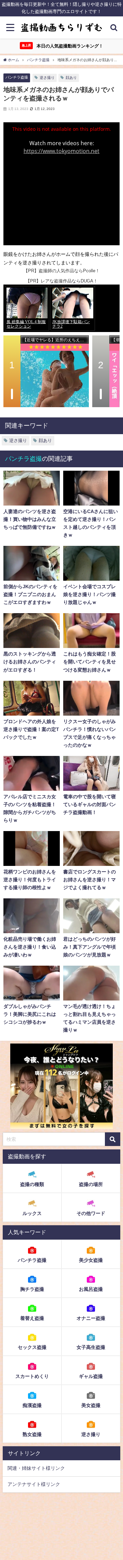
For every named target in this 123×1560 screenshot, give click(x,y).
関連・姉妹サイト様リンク (36, 1468)
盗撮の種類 (32, 1184)
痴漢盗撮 (32, 1405)
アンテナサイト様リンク (34, 1484)
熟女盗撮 (32, 1434)
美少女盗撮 (91, 1260)
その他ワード (91, 1213)
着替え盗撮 (32, 1318)
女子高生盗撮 (91, 1347)
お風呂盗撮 (91, 1289)
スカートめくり (32, 1376)
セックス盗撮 (32, 1347)
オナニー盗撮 (91, 1318)
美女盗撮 (90, 1405)
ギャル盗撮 (91, 1376)
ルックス (32, 1213)
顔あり (71, 77)
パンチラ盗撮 (16, 77)
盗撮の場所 (91, 1184)
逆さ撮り (47, 77)
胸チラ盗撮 (32, 1289)
